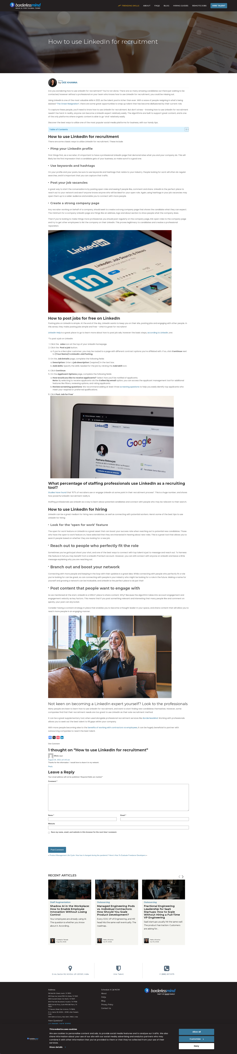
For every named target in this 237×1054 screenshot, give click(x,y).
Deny (196, 1046)
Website (51, 824)
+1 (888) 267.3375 (166, 974)
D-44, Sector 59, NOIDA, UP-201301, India (70, 974)
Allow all (196, 1031)
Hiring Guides (180, 5)
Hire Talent (218, 5)
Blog (166, 5)
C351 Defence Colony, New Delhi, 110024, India (63, 1017)
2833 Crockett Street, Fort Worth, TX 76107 (61, 999)
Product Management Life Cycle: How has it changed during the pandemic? (79, 855)
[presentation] (179, 876)
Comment (52, 781)
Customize (195, 1039)
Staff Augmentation (60, 902)
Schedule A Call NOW (110, 990)
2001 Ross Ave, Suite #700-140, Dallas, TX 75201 (63, 996)
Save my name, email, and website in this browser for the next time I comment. (84, 832)
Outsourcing (103, 902)
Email (123, 815)
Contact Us (106, 1008)
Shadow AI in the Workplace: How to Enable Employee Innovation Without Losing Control (69, 910)
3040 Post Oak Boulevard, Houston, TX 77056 (62, 1002)
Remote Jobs (199, 5)
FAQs (157, 5)
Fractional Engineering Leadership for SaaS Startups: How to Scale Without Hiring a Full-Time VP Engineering (162, 911)
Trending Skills (130, 5)
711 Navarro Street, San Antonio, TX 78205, (61, 1009)
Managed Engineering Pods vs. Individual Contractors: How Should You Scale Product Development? (116, 910)
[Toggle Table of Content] (187, 129)
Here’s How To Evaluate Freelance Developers (127, 855)
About (146, 5)
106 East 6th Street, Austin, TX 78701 (59, 993)
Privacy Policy (107, 1004)
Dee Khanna (69, 82)
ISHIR (167, 994)
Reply (50, 766)
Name (51, 815)
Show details (55, 1047)
